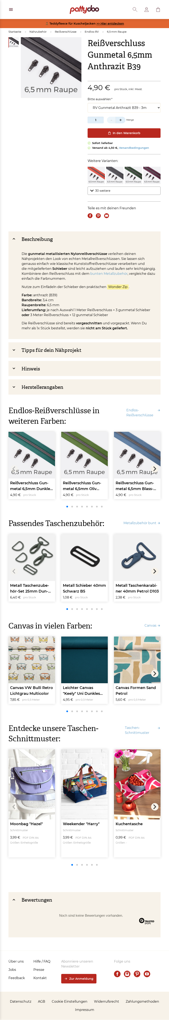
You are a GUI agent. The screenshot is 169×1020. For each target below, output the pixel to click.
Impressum (84, 1010)
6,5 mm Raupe (117, 31)
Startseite (14, 31)
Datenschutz (20, 1001)
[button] (158, 9)
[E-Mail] (106, 215)
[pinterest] (137, 974)
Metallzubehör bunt (139, 523)
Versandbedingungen (134, 147)
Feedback (16, 978)
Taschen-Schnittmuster (137, 730)
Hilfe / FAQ (41, 961)
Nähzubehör (38, 31)
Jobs (12, 970)
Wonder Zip (118, 287)
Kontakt (40, 978)
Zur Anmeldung (81, 979)
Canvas (150, 625)
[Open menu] (10, 9)
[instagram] (127, 974)
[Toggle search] (135, 9)
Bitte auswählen (99, 99)
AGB (41, 1001)
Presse (38, 970)
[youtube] (147, 974)
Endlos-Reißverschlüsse (139, 412)
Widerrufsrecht (106, 1001)
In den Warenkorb (126, 133)
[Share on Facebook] (90, 215)
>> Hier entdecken (110, 23)
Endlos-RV (92, 31)
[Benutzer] (146, 9)
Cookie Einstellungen (69, 1001)
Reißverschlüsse (65, 31)
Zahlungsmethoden (142, 1001)
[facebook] (117, 974)
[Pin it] (98, 215)
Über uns (16, 961)
